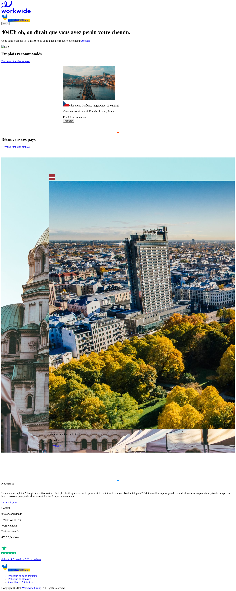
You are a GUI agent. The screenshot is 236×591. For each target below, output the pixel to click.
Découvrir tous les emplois (15, 61)
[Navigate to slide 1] (118, 132)
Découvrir (54, 445)
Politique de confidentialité (22, 575)
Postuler (68, 120)
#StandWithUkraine (19, 20)
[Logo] (118, 7)
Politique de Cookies (19, 579)
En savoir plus (9, 502)
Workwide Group (31, 588)
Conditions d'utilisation (20, 582)
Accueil (85, 40)
